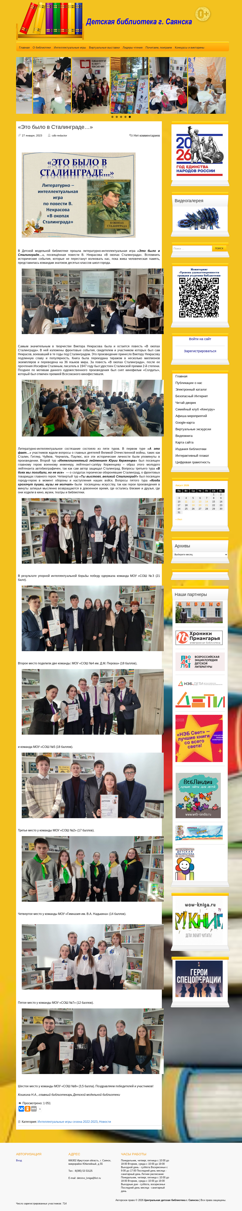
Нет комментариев (147, 135)
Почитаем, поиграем (159, 47)
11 (186, 501)
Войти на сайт (200, 339)
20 (200, 505)
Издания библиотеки (190, 449)
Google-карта (185, 422)
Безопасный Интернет (191, 396)
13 (200, 501)
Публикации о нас (188, 383)
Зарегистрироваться (200, 351)
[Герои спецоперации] (199, 978)
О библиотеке (42, 47)
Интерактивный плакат (192, 455)
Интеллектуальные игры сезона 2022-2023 (68, 1121)
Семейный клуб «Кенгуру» (195, 409)
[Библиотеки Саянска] (199, 612)
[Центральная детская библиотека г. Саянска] (107, 20)
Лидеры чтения (133, 47)
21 (206, 505)
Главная (24, 47)
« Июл (178, 519)
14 (206, 501)
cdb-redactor (59, 135)
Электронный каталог (191, 389)
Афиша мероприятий (191, 416)
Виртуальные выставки (104, 47)
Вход (19, 1160)
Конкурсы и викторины (189, 47)
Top (233, 1202)
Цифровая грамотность (192, 462)
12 (193, 501)
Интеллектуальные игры (70, 47)
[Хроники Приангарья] (199, 637)
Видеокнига (183, 436)
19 (193, 505)
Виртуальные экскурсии (193, 429)
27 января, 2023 (32, 135)
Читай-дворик (185, 403)
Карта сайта (184, 442)
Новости (105, 1121)
